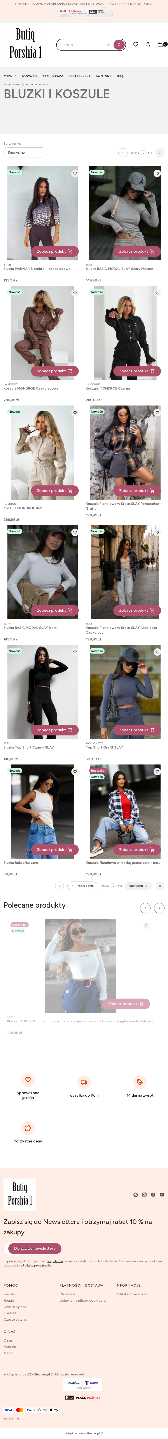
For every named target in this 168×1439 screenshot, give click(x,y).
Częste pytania (15, 1306)
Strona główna (12, 84)
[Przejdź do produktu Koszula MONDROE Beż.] (43, 452)
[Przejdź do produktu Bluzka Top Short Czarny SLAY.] (43, 692)
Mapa (8, 1353)
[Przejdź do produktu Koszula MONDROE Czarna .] (125, 333)
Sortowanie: (12, 143)
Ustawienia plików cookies (81, 1300)
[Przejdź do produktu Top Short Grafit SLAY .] (125, 692)
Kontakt (10, 1313)
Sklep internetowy (82, 1433)
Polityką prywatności (37, 1265)
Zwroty (9, 1294)
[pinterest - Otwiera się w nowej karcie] (135, 1194)
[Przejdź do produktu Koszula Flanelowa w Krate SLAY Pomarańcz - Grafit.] (125, 452)
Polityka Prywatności (133, 1294)
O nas (8, 1340)
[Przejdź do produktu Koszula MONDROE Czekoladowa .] (43, 333)
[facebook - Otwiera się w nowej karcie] (153, 1194)
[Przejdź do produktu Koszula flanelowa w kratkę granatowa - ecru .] (125, 811)
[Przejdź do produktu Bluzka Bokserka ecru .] (43, 811)
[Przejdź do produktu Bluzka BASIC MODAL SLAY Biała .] (43, 572)
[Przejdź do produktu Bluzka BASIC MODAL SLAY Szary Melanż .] (125, 213)
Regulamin (55, 1261)
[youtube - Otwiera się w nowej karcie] (161, 1194)
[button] (119, 45)
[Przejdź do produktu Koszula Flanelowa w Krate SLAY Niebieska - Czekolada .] (125, 572)
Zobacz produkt (51, 251)
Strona (135, 152)
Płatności (67, 1294)
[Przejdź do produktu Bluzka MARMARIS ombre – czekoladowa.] (43, 213)
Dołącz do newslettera (35, 1248)
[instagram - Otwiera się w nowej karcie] (144, 1194)
